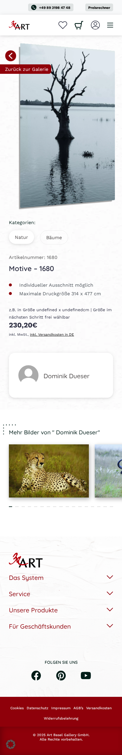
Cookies (17, 708)
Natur (21, 237)
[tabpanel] (49, 471)
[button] (10, 744)
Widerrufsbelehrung (61, 718)
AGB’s (78, 708)
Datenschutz (37, 708)
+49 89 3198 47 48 (54, 7)
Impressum (60, 708)
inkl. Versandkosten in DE (52, 334)
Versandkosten (99, 708)
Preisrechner (99, 7)
